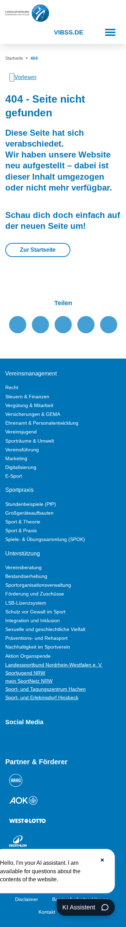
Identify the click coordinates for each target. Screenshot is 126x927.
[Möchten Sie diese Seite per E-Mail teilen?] (85, 324)
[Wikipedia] (71, 740)
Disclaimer (26, 899)
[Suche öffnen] (11, 32)
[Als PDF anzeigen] (108, 324)
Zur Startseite (38, 250)
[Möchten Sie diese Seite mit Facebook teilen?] (17, 324)
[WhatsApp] (59, 740)
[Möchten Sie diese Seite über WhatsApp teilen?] (63, 324)
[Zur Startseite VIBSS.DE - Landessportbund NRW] (27, 13)
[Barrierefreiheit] (28, 32)
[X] (46, 740)
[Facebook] (33, 740)
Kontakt (46, 912)
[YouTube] (8, 740)
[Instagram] (21, 740)
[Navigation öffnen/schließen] (110, 32)
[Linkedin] (84, 740)
